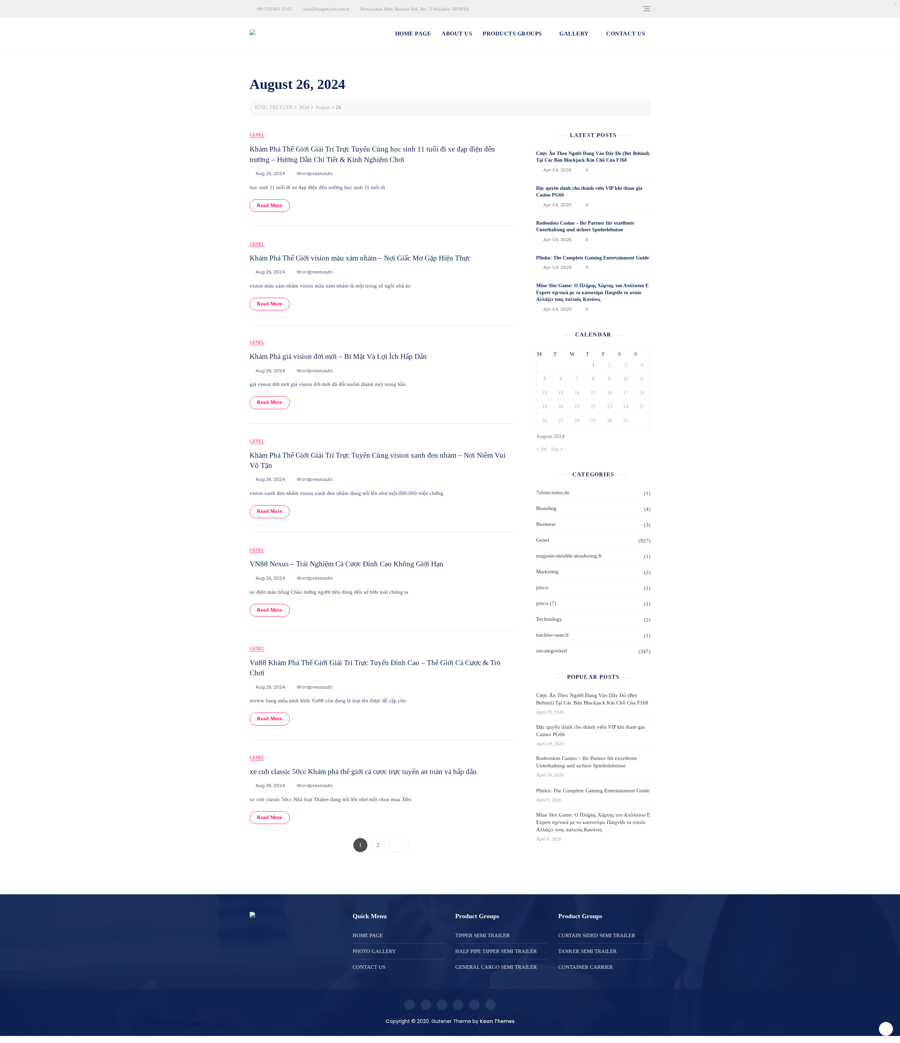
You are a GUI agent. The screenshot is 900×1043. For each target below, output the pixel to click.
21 (576, 406)
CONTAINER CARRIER (585, 967)
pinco (542, 587)
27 (560, 420)
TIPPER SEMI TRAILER (482, 935)
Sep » (557, 449)
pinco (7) (546, 603)
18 (641, 392)
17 (625, 392)
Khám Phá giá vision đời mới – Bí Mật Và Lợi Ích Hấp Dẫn (338, 356)
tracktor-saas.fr (552, 635)
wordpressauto (315, 173)
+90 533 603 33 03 (273, 9)
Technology (549, 619)
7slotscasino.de (553, 492)
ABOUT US (457, 34)
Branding (546, 508)
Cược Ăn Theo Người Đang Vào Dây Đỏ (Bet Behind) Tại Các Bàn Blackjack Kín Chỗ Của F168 (592, 699)
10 (625, 378)
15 (593, 392)
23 (609, 406)
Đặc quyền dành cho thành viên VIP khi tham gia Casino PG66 (590, 730)
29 (593, 420)
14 (576, 392)
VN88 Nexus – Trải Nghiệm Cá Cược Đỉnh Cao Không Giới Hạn (346, 564)
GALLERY (574, 34)
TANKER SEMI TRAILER (587, 951)
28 (576, 420)
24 (625, 406)
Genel (257, 134)
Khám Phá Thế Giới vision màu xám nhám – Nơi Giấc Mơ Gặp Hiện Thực (360, 258)
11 (641, 378)
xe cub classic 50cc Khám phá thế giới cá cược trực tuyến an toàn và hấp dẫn (363, 771)
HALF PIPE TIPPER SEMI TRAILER (496, 951)
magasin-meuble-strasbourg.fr (569, 556)
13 (560, 392)
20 (560, 406)
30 (609, 420)
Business (545, 524)
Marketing (547, 571)
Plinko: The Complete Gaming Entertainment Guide (592, 257)
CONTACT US (625, 34)
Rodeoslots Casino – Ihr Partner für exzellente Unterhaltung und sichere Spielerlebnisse (586, 761)
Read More (269, 205)
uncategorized (551, 651)
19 (544, 406)
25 (641, 406)
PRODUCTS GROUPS (512, 34)
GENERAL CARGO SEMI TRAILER (496, 967)
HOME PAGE (413, 34)
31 (625, 420)
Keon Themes (497, 1021)
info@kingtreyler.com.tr (325, 9)
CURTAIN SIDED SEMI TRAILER (596, 935)
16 (609, 392)
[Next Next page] (399, 845)
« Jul (541, 449)
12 (544, 392)
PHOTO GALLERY (374, 951)
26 (544, 420)
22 (593, 406)
